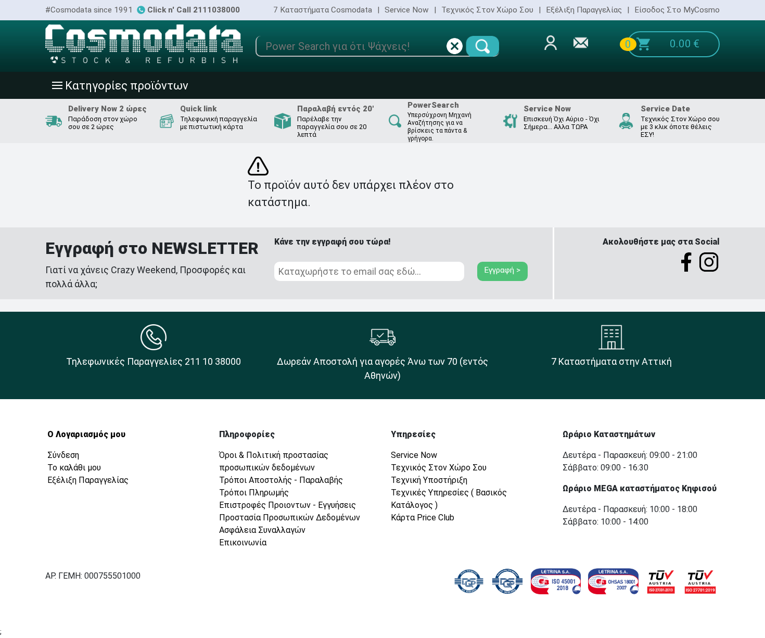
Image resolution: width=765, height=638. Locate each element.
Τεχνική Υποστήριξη (429, 480)
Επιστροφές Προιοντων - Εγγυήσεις (287, 505)
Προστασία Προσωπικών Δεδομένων (289, 517)
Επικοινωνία (242, 542)
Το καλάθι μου (74, 468)
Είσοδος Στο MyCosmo (677, 10)
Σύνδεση (63, 455)
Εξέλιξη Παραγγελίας (584, 10)
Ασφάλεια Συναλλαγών (262, 530)
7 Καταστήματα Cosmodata (322, 10)
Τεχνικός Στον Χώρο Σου (487, 10)
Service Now (407, 10)
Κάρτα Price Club (422, 517)
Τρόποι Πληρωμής (254, 492)
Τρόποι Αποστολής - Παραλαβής (281, 480)
